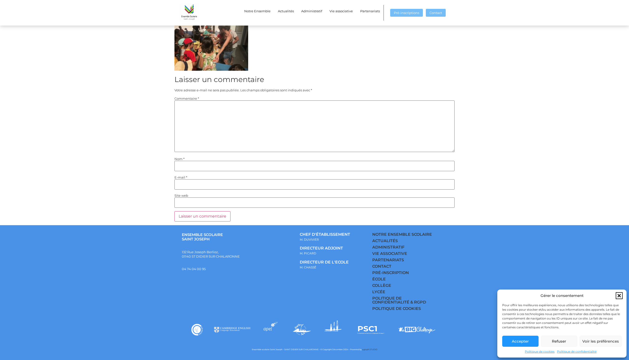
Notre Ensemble (257, 11)
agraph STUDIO (369, 349)
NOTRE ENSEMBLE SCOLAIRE (402, 234)
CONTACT (381, 266)
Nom (179, 159)
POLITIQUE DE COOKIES (396, 308)
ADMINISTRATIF (388, 247)
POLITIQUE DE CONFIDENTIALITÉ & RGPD (399, 300)
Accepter (520, 341)
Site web (181, 195)
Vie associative (341, 11)
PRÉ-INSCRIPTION (390, 272)
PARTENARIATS (388, 260)
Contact (435, 13)
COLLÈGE (381, 285)
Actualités (286, 11)
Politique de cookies (540, 351)
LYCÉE (378, 292)
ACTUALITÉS (385, 240)
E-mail (180, 177)
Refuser (559, 341)
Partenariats (370, 11)
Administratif (311, 11)
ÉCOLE (379, 279)
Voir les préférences (600, 341)
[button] (619, 295)
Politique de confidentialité (577, 351)
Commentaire (186, 98)
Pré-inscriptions (406, 13)
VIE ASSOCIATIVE (389, 253)
